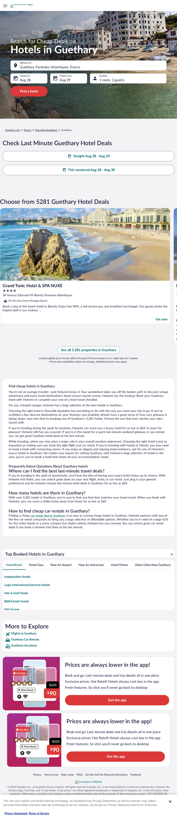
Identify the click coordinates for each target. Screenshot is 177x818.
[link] (88, 634)
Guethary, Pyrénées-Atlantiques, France (50, 67)
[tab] (14, 565)
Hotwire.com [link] (12, 130)
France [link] (27, 130)
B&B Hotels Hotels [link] (16, 601)
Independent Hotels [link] (17, 576)
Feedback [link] (135, 774)
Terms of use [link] (51, 774)
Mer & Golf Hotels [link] (16, 593)
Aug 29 (65, 80)
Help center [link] (67, 774)
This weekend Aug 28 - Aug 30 (91, 170)
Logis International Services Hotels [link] (27, 585)
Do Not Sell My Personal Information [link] (106, 774)
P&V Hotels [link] (11, 609)
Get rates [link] (162, 319)
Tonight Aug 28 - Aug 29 (91, 156)
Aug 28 (25, 80)
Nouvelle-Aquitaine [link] (46, 130)
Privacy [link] (37, 774)
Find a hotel (29, 91)
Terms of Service (39, 813)
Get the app (117, 700)
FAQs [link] (80, 774)
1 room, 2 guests (111, 80)
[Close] (170, 801)
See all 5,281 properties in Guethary (88, 350)
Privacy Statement (16, 813)
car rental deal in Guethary (48, 515)
